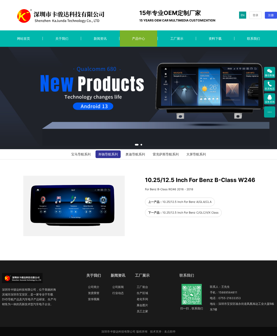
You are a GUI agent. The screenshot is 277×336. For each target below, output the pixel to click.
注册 (271, 15)
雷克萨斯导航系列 (166, 154)
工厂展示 (176, 38)
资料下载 (215, 38)
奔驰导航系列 (108, 154)
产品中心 (138, 38)
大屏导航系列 (196, 154)
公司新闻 (118, 287)
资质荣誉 (93, 293)
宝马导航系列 (81, 154)
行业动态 (118, 293)
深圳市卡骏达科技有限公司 (118, 331)
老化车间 (142, 299)
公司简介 (93, 287)
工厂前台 (142, 287)
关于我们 (61, 38)
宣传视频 (93, 299)
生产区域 (142, 293)
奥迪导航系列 (135, 154)
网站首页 (23, 38)
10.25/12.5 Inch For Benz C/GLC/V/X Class (190, 212)
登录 (255, 15)
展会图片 (142, 305)
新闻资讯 (100, 38)
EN (243, 15)
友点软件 (170, 331)
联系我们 (253, 38)
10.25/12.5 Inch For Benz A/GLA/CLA (187, 201)
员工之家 (142, 311)
